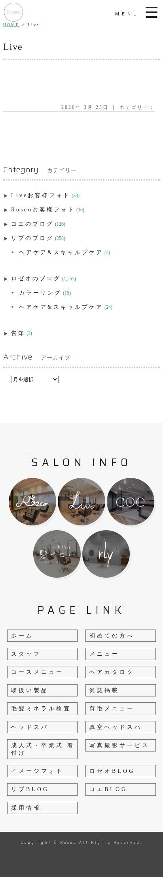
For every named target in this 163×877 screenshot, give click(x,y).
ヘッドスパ (30, 727)
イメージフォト (37, 771)
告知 (18, 333)
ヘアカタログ (112, 672)
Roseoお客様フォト (43, 210)
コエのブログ (32, 224)
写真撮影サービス (119, 745)
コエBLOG (108, 789)
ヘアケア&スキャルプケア (61, 252)
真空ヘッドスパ (115, 727)
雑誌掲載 (104, 690)
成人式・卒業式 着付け (43, 749)
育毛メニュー (112, 708)
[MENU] (152, 12)
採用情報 (26, 808)
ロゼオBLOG (112, 771)
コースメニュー (37, 672)
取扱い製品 (30, 690)
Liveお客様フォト (40, 195)
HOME (11, 25)
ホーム (22, 636)
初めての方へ (112, 636)
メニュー (104, 654)
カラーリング (40, 293)
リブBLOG (30, 789)
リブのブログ (32, 238)
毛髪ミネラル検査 (41, 708)
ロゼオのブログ (36, 279)
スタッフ (26, 654)
